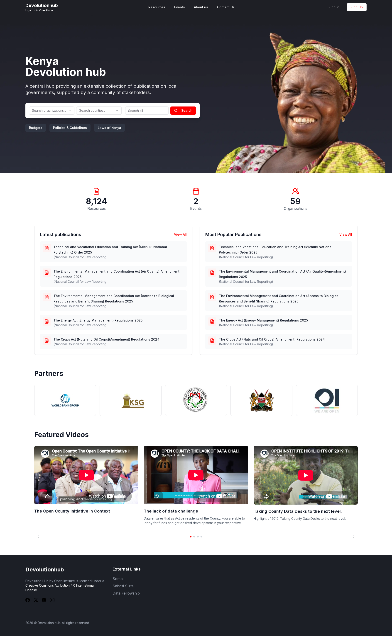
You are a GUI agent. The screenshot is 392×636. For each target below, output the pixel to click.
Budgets (35, 128)
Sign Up (356, 7)
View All (180, 234)
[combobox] (51, 110)
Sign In (333, 7)
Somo (118, 578)
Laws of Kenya (109, 128)
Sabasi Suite (123, 586)
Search (186, 110)
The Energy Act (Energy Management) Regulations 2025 (98, 320)
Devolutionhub (44, 569)
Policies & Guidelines (70, 128)
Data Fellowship (126, 593)
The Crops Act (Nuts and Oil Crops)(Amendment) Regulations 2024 (106, 339)
